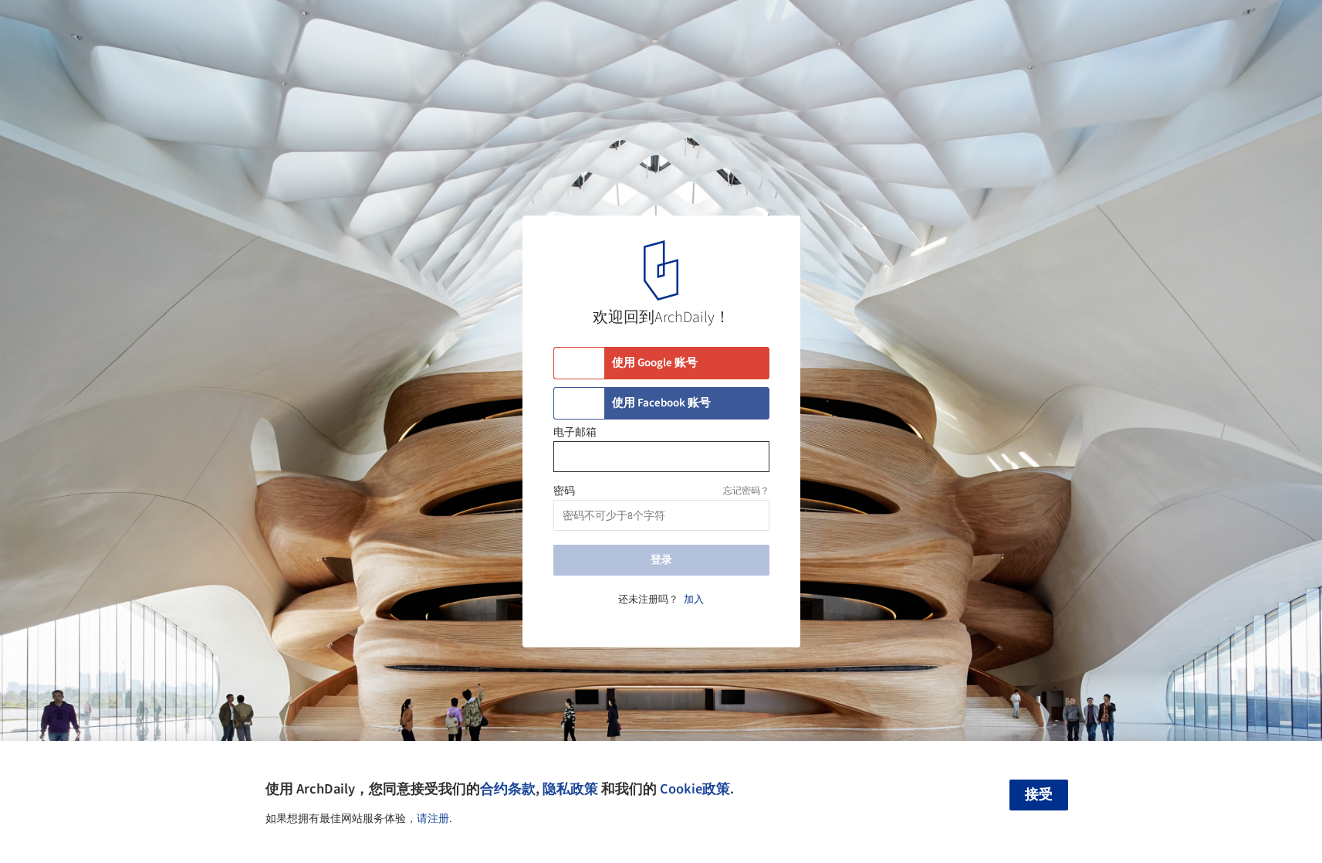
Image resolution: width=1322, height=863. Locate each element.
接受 (1039, 794)
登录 (661, 560)
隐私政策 (570, 789)
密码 (564, 491)
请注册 (433, 819)
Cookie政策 (695, 789)
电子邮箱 (575, 432)
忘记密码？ (746, 491)
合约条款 (508, 789)
